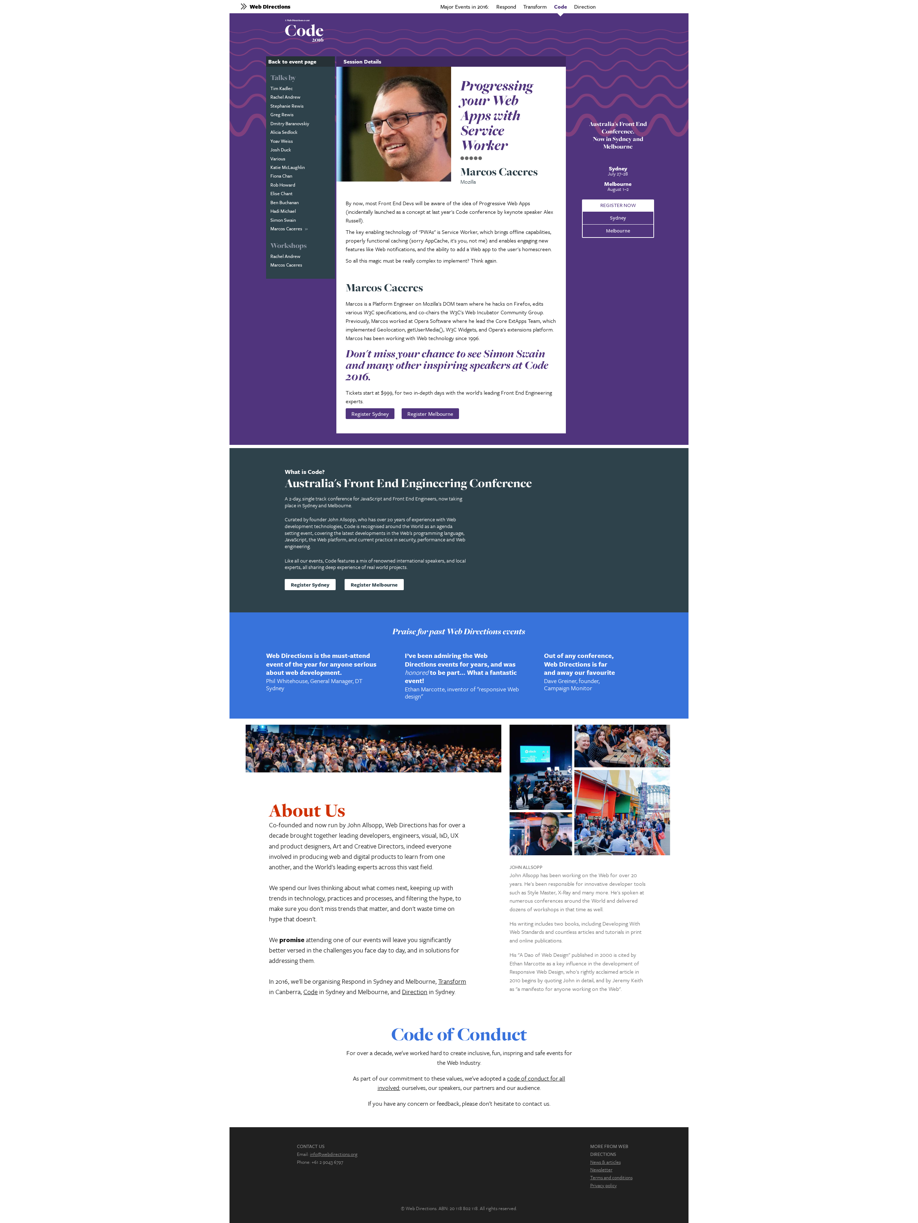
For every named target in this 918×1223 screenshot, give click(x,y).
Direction (585, 6)
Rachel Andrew (285, 96)
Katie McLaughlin (287, 167)
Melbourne (618, 230)
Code (560, 6)
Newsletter (601, 1169)
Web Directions (270, 6)
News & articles (605, 1162)
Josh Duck (280, 149)
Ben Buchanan (284, 202)
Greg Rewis (282, 114)
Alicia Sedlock (283, 132)
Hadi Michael (283, 211)
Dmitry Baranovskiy (289, 123)
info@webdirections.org (334, 1154)
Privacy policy (603, 1185)
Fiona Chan (281, 175)
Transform (535, 6)
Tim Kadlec (281, 88)
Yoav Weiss (281, 141)
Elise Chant (281, 193)
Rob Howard (282, 184)
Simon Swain (283, 220)
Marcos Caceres (286, 228)
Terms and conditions (611, 1177)
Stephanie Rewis (287, 105)
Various (277, 158)
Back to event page (292, 61)
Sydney (618, 217)
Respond (506, 6)
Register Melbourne (430, 414)
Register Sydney (370, 414)
